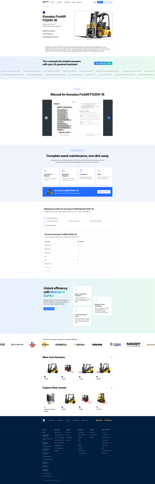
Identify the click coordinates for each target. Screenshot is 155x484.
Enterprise (67, 2)
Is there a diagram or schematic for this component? (71, 74)
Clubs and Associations (59, 437)
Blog (79, 440)
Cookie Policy (105, 445)
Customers (51, 420)
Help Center (92, 432)
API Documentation (82, 453)
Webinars (80, 445)
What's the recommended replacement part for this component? (26, 74)
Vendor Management (47, 475)
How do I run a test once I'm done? (119, 74)
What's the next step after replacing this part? (17, 71)
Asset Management (47, 446)
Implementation (93, 434)
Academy (80, 437)
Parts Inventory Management (46, 449)
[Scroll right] (111, 357)
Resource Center (81, 434)
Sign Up (100, 2)
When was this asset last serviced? (71, 71)
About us (68, 432)
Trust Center (104, 434)
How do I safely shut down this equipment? (37, 71)
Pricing (73, 2)
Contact (91, 437)
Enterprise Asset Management (46, 435)
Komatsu (47, 6)
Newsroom (68, 440)
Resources (76, 420)
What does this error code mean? (54, 71)
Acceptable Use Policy (106, 450)
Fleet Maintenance (58, 445)
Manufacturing (57, 432)
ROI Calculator (81, 450)
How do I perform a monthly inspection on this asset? (139, 74)
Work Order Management (45, 462)
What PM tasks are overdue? (135, 71)
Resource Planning (47, 473)
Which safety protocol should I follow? (91, 74)
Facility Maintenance (47, 456)
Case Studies (81, 432)
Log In (94, 2)
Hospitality (56, 450)
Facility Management (58, 448)
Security (103, 432)
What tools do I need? (105, 74)
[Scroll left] (107, 357)
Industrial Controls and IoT (47, 439)
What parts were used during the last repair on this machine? (92, 71)
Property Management (59, 442)
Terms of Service (105, 437)
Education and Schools (59, 440)
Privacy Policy (105, 440)
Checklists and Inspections (46, 453)
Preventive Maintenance (48, 459)
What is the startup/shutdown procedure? (49, 74)
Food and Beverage (58, 434)
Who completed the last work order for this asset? (117, 71)
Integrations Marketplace (45, 443)
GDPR (103, 448)
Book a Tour (108, 2)
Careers (68, 434)
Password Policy (105, 442)
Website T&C (104, 453)
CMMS (44, 432)
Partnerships (69, 437)
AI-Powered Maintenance (45, 466)
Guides (79, 442)
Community (80, 448)
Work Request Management (45, 470)
